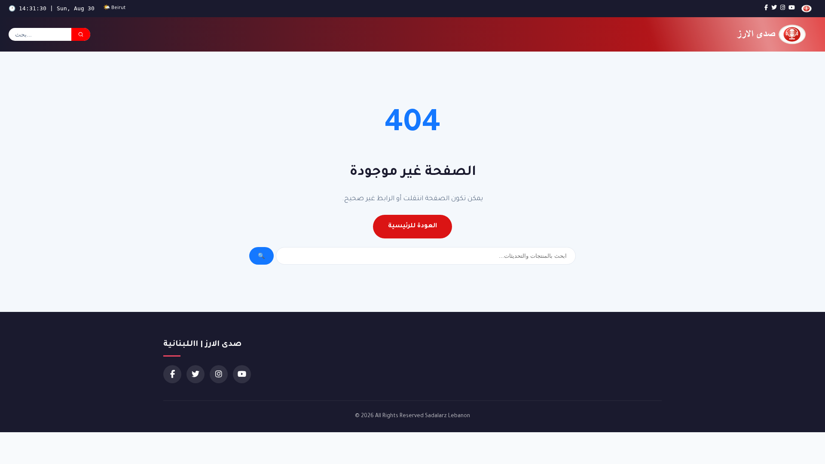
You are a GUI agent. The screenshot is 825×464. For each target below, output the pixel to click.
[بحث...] (80, 34)
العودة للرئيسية (412, 226)
